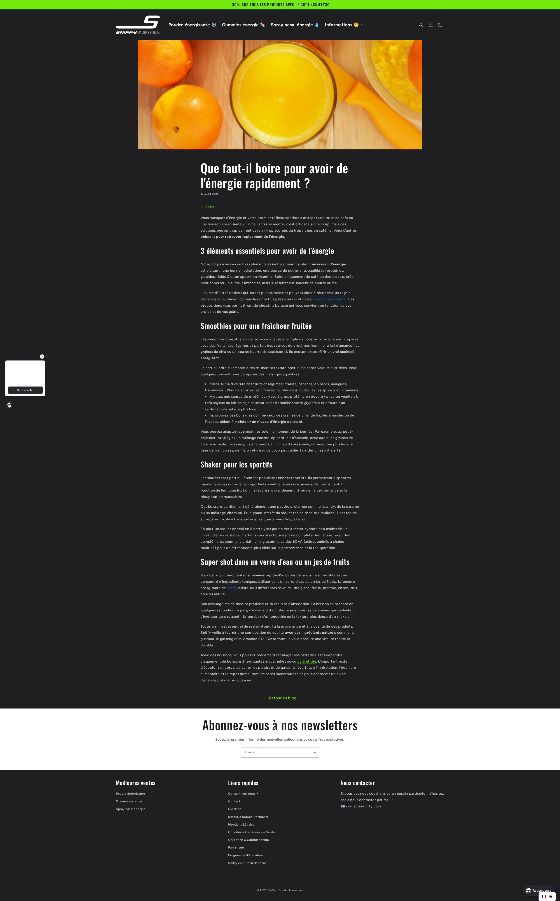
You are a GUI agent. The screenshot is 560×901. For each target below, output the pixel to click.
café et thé (307, 661)
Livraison (234, 809)
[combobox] (547, 896)
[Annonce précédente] (117, 4)
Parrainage (236, 847)
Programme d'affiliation (245, 855)
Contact (234, 801)
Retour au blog (282, 698)
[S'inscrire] (314, 752)
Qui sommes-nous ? (243, 794)
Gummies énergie (129, 801)
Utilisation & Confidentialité (248, 840)
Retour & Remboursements (248, 817)
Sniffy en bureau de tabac (247, 863)
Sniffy (271, 890)
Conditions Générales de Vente (251, 832)
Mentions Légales (241, 824)
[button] (343, 24)
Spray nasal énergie (130, 809)
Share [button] (210, 207)
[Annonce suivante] (442, 4)
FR (550, 896)
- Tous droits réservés (289, 890)
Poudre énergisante (130, 794)
